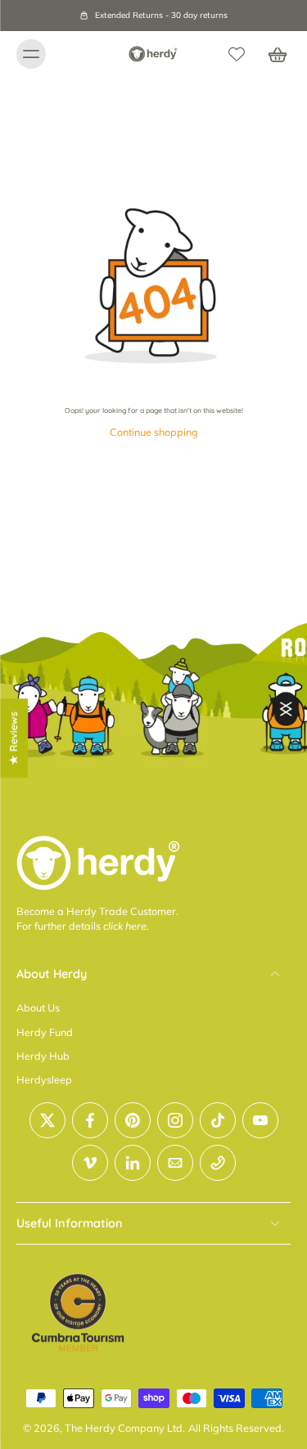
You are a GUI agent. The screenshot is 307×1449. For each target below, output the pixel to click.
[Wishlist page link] (236, 54)
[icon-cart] (273, 54)
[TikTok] (218, 1120)
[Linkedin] (133, 1163)
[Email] (175, 1163)
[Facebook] (90, 1120)
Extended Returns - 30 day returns (161, 15)
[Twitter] (47, 1120)
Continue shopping (154, 431)
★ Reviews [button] (13, 738)
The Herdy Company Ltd (124, 1428)
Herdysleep (44, 1080)
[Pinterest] (133, 1120)
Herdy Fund (44, 1032)
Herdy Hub (43, 1055)
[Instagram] (175, 1120)
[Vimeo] (90, 1163)
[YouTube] (260, 1120)
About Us (38, 1008)
